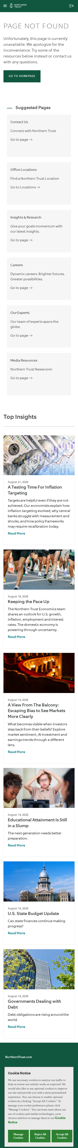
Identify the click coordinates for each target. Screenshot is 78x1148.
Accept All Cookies (62, 1136)
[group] (39, 490)
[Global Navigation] (5, 6)
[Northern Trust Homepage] (19, 6)
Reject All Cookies (40, 1136)
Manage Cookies (18, 1136)
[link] (16, 534)
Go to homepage (22, 76)
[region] (39, 1107)
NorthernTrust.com (18, 1057)
